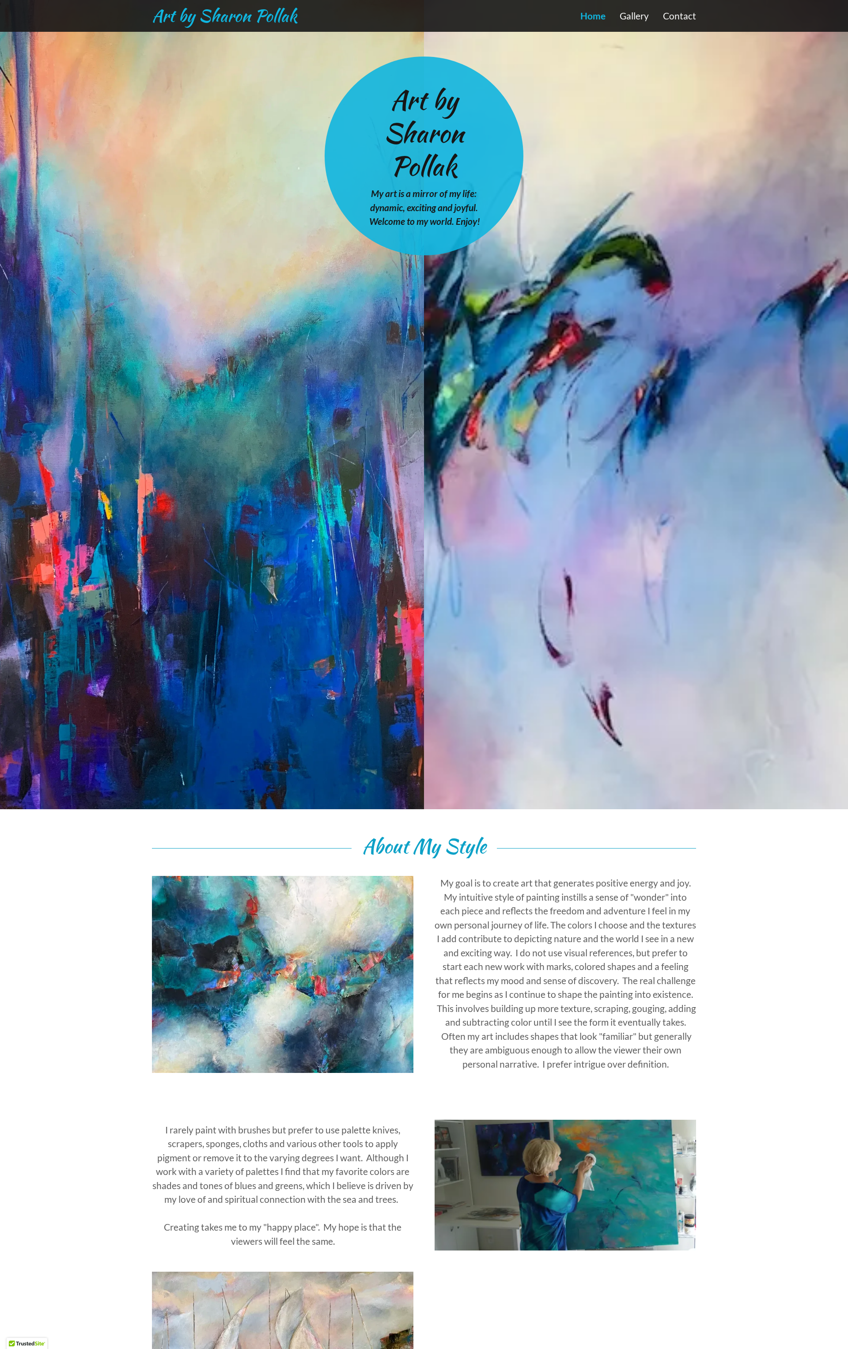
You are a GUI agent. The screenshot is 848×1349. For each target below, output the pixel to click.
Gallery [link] (634, 15)
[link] (288, 17)
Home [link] (593, 16)
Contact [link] (679, 15)
